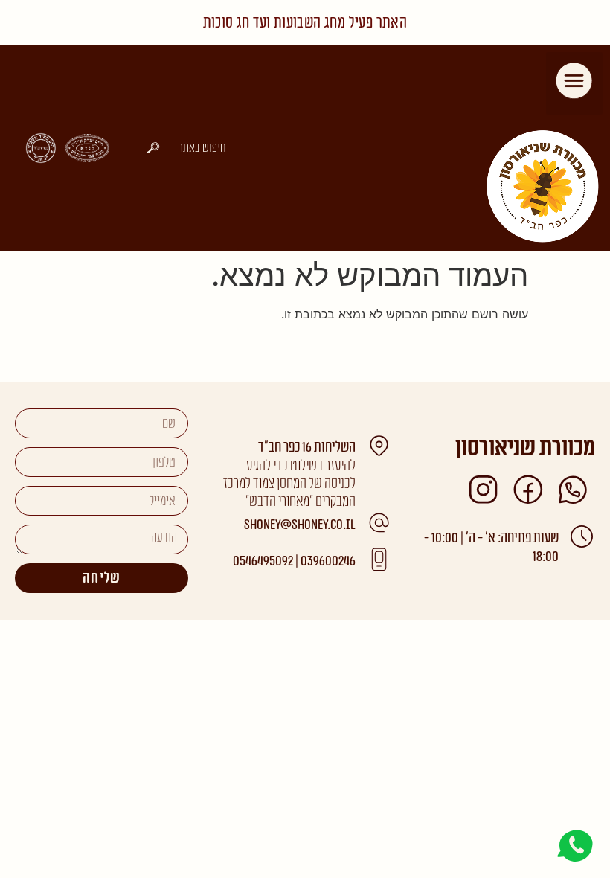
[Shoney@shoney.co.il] (378, 523)
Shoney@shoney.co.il (300, 524)
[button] (574, 83)
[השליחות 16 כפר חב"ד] (378, 445)
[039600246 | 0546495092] (378, 559)
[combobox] (185, 147)
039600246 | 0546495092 (294, 561)
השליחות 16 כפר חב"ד (307, 447)
